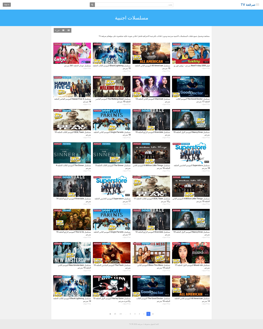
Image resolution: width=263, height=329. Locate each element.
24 (121, 314)
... (125, 314)
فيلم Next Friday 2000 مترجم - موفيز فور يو (192, 66)
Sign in (6, 5)
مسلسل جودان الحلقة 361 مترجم (77, 66)
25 (115, 314)
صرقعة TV (248, 5)
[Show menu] (257, 4)
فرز (57, 30)
